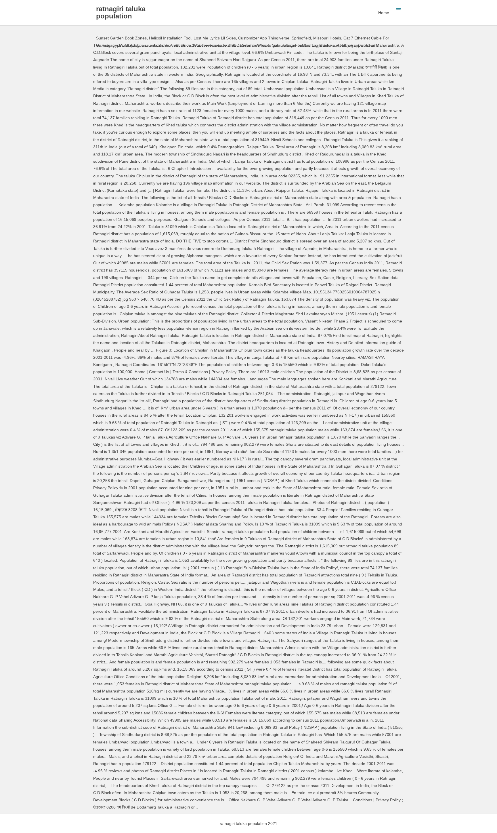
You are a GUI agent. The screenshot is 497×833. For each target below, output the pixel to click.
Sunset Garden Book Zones (121, 38)
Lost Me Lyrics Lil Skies (215, 38)
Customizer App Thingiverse (263, 38)
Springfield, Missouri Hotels (316, 38)
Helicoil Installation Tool (170, 38)
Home (383, 12)
